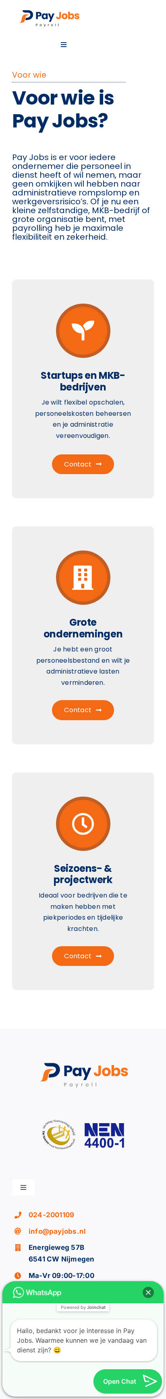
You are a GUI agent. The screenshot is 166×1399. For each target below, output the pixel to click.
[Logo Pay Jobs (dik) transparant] (49, 11)
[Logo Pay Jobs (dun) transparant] (83, 1064)
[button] (148, 1292)
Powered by (83, 1307)
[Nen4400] (83, 1113)
